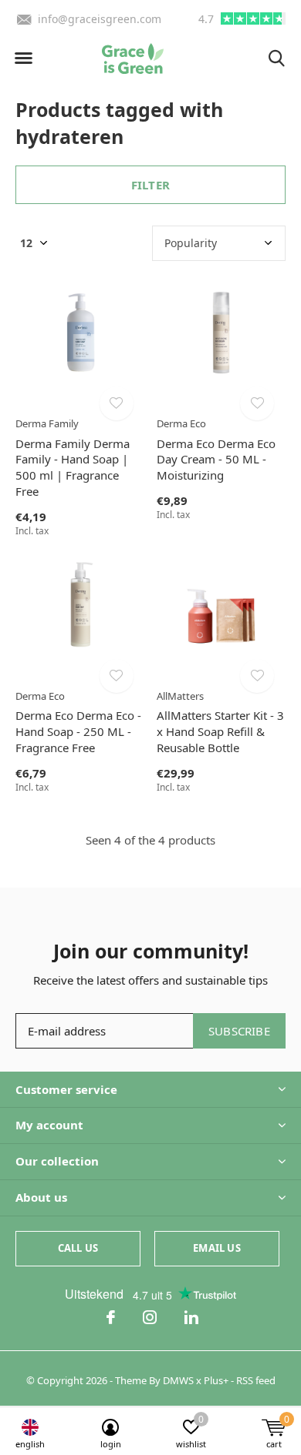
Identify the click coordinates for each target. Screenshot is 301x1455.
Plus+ (216, 1380)
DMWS (178, 1380)
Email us (216, 1248)
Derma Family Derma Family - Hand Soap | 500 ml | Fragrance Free (72, 467)
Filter (150, 184)
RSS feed (256, 1380)
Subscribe (239, 1031)
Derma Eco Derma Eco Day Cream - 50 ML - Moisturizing (216, 459)
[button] (23, 58)
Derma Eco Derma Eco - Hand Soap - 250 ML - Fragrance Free (78, 731)
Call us (78, 1248)
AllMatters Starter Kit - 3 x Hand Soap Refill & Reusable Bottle (220, 731)
